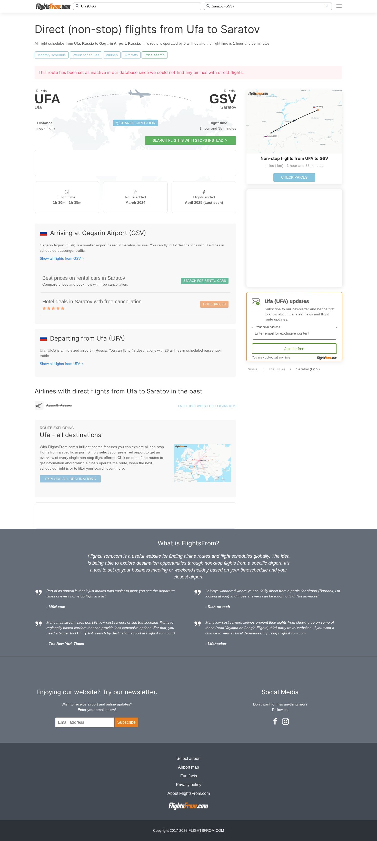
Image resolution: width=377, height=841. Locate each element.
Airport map (188, 767)
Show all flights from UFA (60, 364)
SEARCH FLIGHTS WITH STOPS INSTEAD (188, 140)
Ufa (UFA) (277, 369)
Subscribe (126, 722)
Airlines (112, 55)
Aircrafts (131, 55)
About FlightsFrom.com (188, 793)
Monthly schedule (51, 55)
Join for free (294, 348)
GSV (222, 99)
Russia (251, 369)
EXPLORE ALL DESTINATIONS (70, 479)
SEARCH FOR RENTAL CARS (204, 281)
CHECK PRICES (294, 177)
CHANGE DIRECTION (136, 123)
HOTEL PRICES (214, 304)
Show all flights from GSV (61, 258)
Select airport (188, 758)
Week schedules (86, 55)
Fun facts (188, 776)
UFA (47, 99)
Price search (154, 55)
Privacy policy (188, 784)
